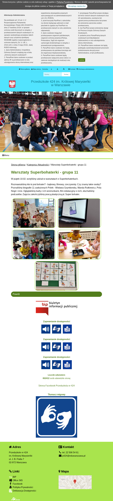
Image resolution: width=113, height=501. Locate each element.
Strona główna (25, 69)
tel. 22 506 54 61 (70, 452)
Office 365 (17, 480)
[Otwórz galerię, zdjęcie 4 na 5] (79, 244)
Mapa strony (37, 69)
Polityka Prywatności (22, 487)
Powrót (16, 294)
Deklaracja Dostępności (24, 491)
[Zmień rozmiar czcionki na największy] (63, 69)
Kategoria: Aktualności (38, 165)
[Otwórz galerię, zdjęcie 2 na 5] (79, 213)
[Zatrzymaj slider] (56, 148)
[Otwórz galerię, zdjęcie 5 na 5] (56, 275)
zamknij (81, 60)
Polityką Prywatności (65, 2)
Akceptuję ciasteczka (76, 6)
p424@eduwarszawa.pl (73, 456)
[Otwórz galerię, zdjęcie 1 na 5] (33, 213)
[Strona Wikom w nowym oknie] (15, 499)
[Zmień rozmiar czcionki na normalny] (51, 69)
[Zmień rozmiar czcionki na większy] (57, 69)
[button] (3, 121)
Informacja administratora (86, 69)
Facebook (17, 484)
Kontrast (72, 69)
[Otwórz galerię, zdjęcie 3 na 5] (33, 244)
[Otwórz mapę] (75, 482)
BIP (14, 477)
